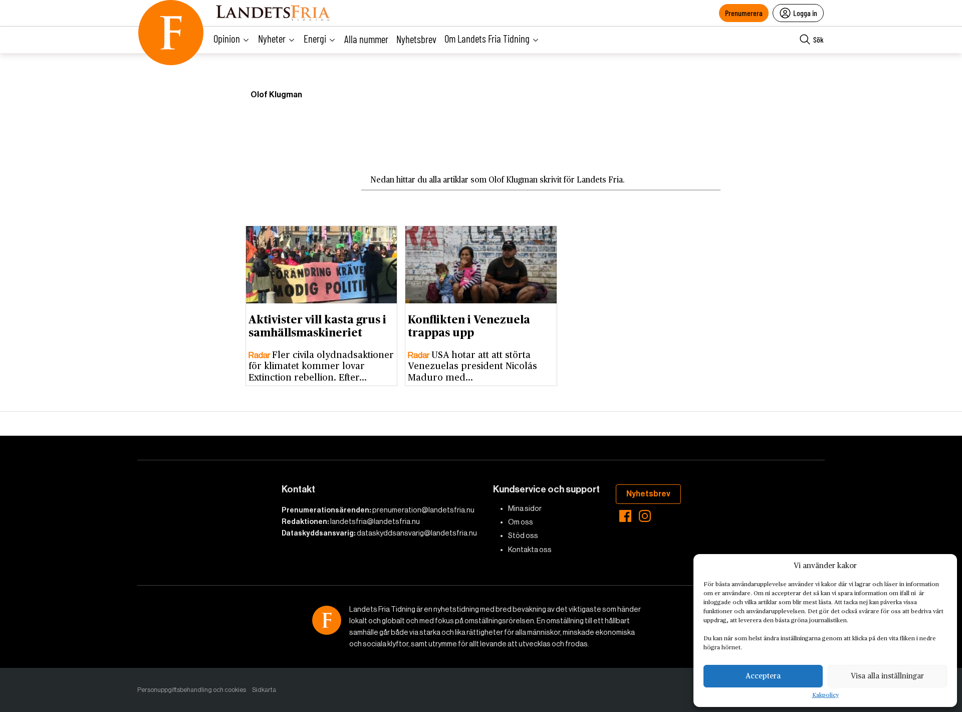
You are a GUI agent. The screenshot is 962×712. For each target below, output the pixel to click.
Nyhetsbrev (416, 39)
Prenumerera (744, 13)
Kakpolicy (825, 695)
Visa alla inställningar (887, 676)
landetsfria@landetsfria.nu (375, 521)
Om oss (520, 522)
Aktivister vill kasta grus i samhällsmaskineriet (317, 326)
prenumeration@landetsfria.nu (423, 510)
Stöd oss (523, 535)
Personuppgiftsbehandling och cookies (191, 689)
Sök (818, 39)
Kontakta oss (530, 550)
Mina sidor (525, 508)
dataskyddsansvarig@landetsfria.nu (417, 533)
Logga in (805, 13)
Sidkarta (264, 689)
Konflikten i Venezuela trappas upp (469, 326)
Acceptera (763, 676)
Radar (260, 355)
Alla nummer (366, 39)
